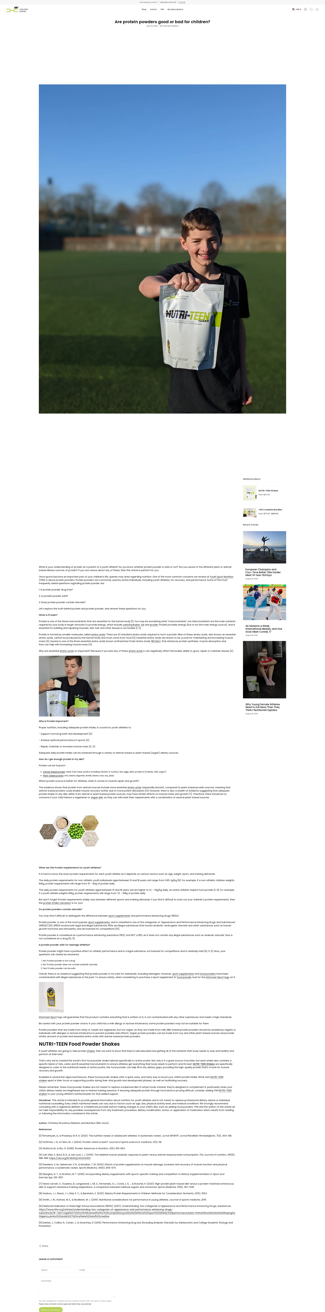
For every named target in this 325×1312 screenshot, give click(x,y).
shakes (91, 1051)
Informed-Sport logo (217, 977)
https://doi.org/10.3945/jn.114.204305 (70, 1158)
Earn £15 (182, 2)
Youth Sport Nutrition (221, 576)
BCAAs (155, 641)
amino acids (98, 634)
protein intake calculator (57, 903)
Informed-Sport (48, 1017)
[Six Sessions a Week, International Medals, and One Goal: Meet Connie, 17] (264, 602)
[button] (144, 9)
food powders (208, 973)
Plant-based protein (53, 775)
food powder (184, 977)
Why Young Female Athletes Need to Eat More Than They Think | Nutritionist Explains (263, 707)
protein (154, 624)
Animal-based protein (54, 771)
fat (142, 624)
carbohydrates (131, 624)
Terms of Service (100, 1301)
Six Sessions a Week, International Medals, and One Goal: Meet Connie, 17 (264, 629)
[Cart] (317, 9)
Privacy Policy (85, 1301)
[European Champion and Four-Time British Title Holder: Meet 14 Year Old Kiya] (264, 547)
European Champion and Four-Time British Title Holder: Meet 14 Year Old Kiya (263, 572)
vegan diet (97, 797)
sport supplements (119, 915)
